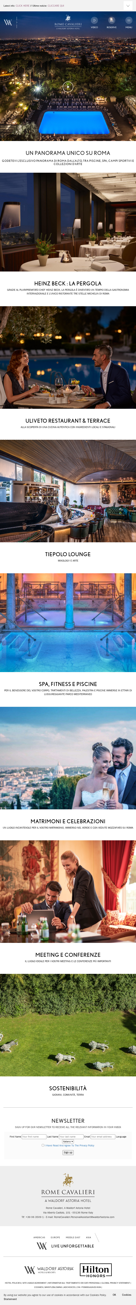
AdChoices (69, 1287)
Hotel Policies (13, 1283)
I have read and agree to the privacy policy (69, 1145)
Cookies (38, 1287)
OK (114, 1294)
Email (87, 1136)
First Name (15, 1136)
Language (121, 1136)
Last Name (52, 1136)
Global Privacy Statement (116, 1283)
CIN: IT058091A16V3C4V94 (89, 1287)
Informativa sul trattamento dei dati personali (74, 1283)
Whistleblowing (53, 1287)
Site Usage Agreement (34, 1283)
